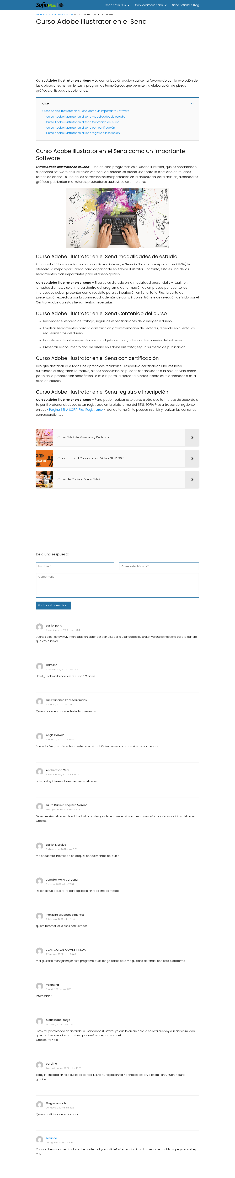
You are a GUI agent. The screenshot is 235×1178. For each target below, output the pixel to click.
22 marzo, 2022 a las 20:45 (61, 954)
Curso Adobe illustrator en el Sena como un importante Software (85, 111)
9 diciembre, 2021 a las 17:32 (62, 849)
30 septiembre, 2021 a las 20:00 (63, 809)
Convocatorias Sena (149, 5)
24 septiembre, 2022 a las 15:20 (63, 1068)
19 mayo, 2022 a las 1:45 (59, 1024)
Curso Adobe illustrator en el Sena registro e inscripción (83, 133)
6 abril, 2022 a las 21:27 (59, 989)
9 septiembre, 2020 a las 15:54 (63, 630)
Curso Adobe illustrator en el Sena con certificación (80, 128)
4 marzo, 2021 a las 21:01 (59, 704)
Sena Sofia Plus (115, 5)
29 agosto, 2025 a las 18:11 (60, 1142)
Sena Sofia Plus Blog (185, 5)
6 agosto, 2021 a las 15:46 (60, 739)
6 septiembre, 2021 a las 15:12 (62, 774)
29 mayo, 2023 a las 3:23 (60, 1107)
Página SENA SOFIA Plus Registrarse (76, 409)
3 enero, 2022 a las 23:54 (60, 884)
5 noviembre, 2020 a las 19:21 (62, 669)
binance (51, 1138)
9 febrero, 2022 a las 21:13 (60, 919)
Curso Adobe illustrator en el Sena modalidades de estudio (85, 117)
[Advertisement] (117, 51)
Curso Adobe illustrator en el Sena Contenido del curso (83, 122)
